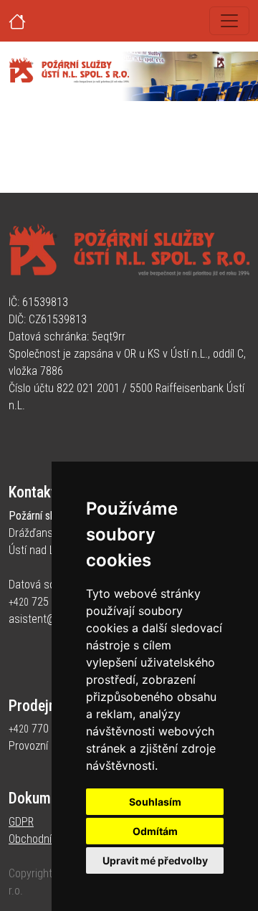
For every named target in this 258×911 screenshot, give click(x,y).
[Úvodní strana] (34, 21)
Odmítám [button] (155, 831)
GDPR (21, 822)
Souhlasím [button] (155, 802)
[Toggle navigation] (229, 20)
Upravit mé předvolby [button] (155, 860)
